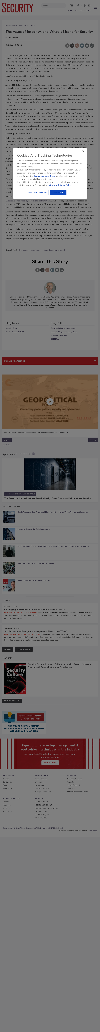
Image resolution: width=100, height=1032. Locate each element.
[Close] (83, 151)
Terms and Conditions (44, 176)
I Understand (58, 192)
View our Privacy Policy (60, 185)
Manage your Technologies (37, 192)
